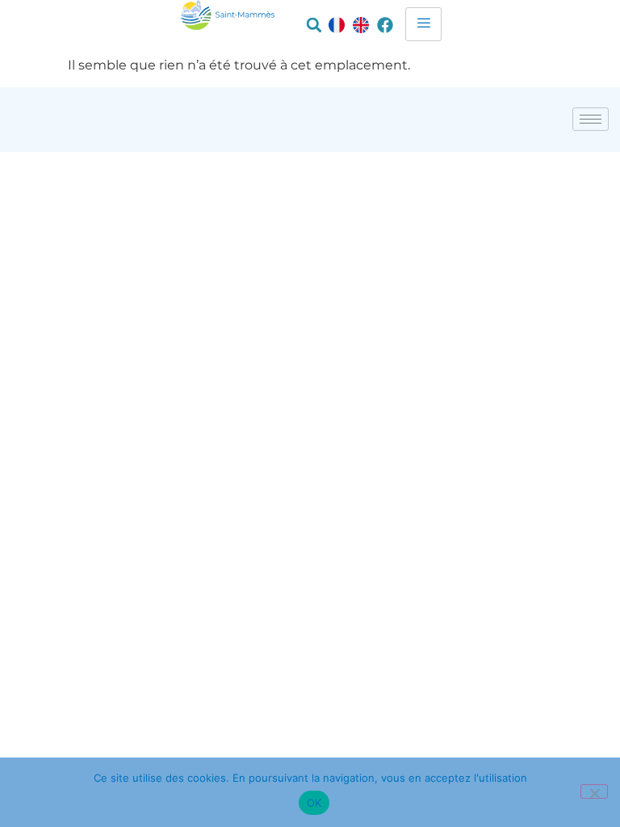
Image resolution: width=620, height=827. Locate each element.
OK (314, 802)
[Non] (594, 791)
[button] (314, 25)
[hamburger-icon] (423, 24)
